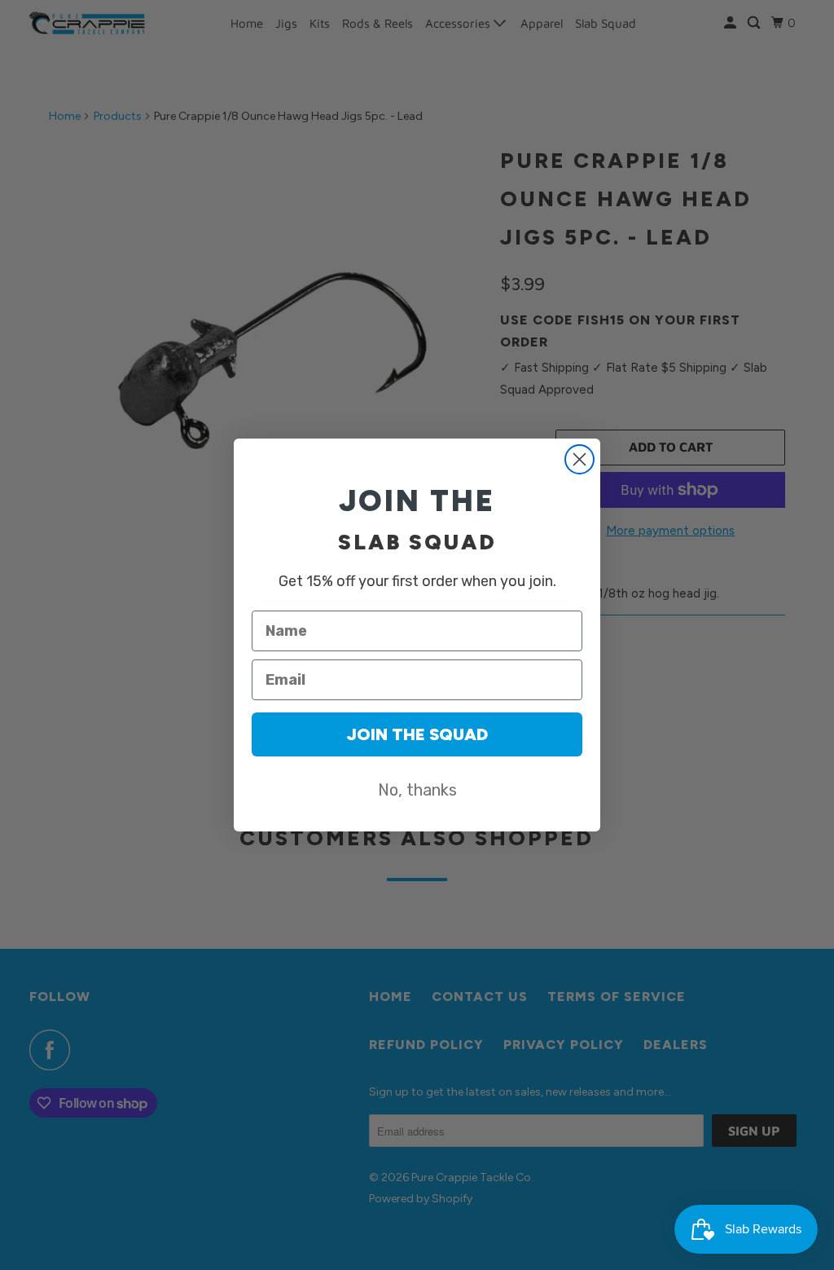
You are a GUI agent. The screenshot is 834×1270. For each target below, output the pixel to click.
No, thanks (417, 790)
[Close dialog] (579, 459)
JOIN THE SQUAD (417, 734)
